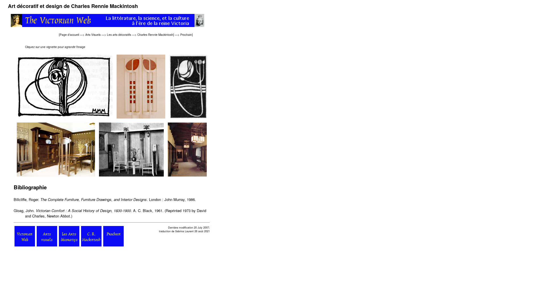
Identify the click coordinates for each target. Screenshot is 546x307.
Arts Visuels (93, 35)
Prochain (186, 35)
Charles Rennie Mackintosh (155, 35)
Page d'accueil (69, 35)
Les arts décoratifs (119, 35)
